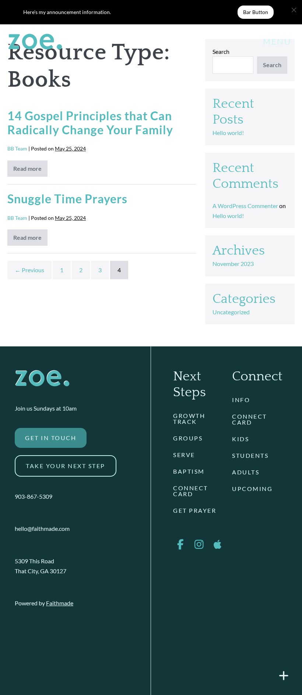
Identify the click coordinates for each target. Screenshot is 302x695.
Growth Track (189, 418)
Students (250, 455)
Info (241, 399)
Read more (30, 171)
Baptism (189, 471)
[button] (293, 10)
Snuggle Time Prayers (67, 198)
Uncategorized (231, 311)
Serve (184, 454)
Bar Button (255, 12)
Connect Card (190, 490)
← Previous (29, 269)
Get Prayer (194, 510)
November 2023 (233, 263)
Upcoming (252, 488)
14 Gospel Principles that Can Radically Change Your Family (90, 122)
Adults (245, 472)
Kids (240, 438)
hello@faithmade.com (42, 528)
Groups (188, 438)
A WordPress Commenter (245, 205)
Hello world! (228, 132)
